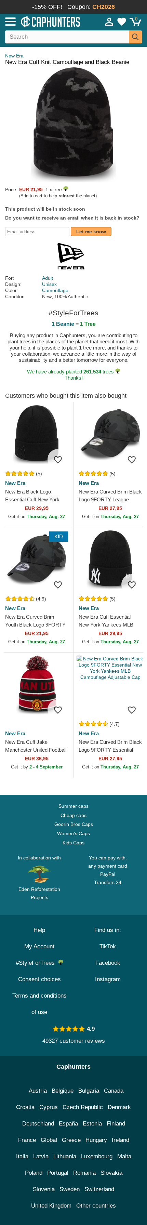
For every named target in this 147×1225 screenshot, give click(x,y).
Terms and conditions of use (39, 1003)
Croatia (25, 1107)
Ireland (120, 1140)
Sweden (69, 1189)
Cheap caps (73, 815)
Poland (33, 1173)
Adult (47, 278)
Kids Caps (73, 842)
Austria (38, 1091)
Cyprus (48, 1107)
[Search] (135, 36)
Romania (84, 1173)
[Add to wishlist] (58, 459)
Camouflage (55, 290)
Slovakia (111, 1173)
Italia (22, 1156)
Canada (113, 1091)
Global (49, 1140)
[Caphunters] (43, 21)
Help (39, 930)
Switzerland (99, 1189)
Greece (71, 1140)
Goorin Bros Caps (73, 824)
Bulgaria (88, 1091)
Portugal (57, 1173)
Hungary (96, 1140)
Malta (124, 1156)
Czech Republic (83, 1107)
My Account (39, 946)
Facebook (107, 963)
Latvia (41, 1156)
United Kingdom (51, 1205)
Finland (116, 1123)
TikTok (107, 946)
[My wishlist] (122, 21)
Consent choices (39, 979)
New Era (14, 55)
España (68, 1123)
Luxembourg (96, 1156)
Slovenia (44, 1189)
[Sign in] (109, 21)
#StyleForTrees (37, 963)
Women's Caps (73, 833)
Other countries (96, 1205)
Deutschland (38, 1123)
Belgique (63, 1091)
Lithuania (64, 1156)
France (27, 1140)
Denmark (119, 1107)
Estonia (92, 1123)
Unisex (49, 284)
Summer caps (73, 806)
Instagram (108, 979)
